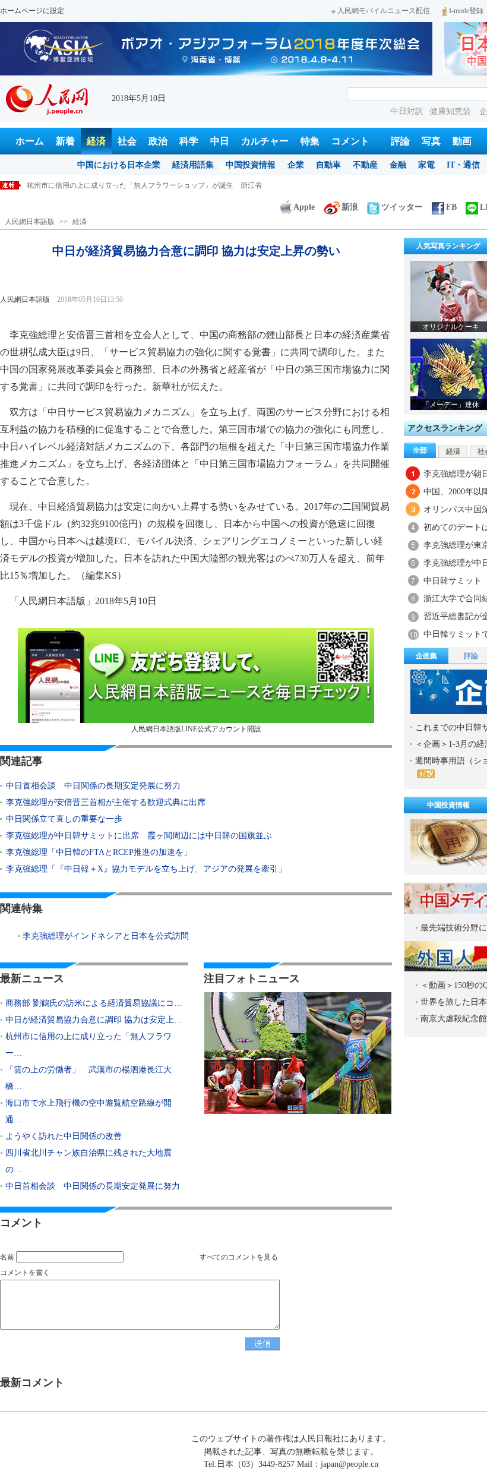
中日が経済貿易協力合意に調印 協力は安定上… (93, 1019)
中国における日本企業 (118, 164)
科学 (188, 141)
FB (451, 207)
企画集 (426, 656)
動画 (462, 141)
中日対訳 (406, 111)
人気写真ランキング (448, 246)
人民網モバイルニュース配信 (383, 11)
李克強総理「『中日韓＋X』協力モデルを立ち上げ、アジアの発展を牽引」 (146, 868)
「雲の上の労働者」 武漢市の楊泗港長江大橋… (88, 1078)
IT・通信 (463, 164)
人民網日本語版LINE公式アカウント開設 (196, 729)
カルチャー (265, 141)
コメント (350, 141)
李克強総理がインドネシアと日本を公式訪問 (106, 936)
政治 (157, 141)
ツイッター (402, 207)
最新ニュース (32, 978)
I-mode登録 (466, 11)
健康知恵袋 (451, 111)
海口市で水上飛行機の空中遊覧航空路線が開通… (88, 1111)
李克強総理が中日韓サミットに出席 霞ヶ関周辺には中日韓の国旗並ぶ (139, 835)
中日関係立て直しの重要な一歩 (64, 819)
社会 (127, 141)
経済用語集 (193, 164)
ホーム (29, 141)
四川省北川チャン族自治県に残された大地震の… (88, 1161)
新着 (65, 141)
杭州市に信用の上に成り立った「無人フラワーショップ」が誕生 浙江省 (144, 185)
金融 (398, 164)
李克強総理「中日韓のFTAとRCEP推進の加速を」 (99, 852)
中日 (219, 141)
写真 (431, 141)
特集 (310, 141)
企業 (295, 164)
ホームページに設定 (32, 11)
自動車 (328, 164)
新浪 (349, 207)
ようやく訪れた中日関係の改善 (63, 1136)
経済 (96, 141)
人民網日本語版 (30, 221)
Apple (304, 207)
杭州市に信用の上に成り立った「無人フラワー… (88, 1045)
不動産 (365, 164)
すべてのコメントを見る (239, 1257)
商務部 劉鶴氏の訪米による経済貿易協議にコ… (93, 1003)
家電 (426, 164)
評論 (400, 141)
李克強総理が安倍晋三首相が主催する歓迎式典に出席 (105, 802)
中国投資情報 (251, 164)
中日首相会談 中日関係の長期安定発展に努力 (93, 785)
